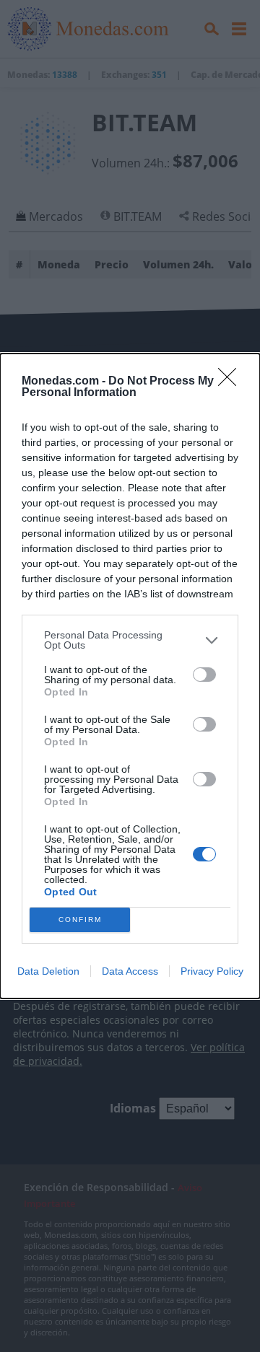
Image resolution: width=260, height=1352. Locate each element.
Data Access (130, 971)
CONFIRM (80, 919)
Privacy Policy (212, 971)
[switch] (204, 674)
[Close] (232, 381)
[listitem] (130, 640)
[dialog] (130, 676)
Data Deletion (48, 971)
